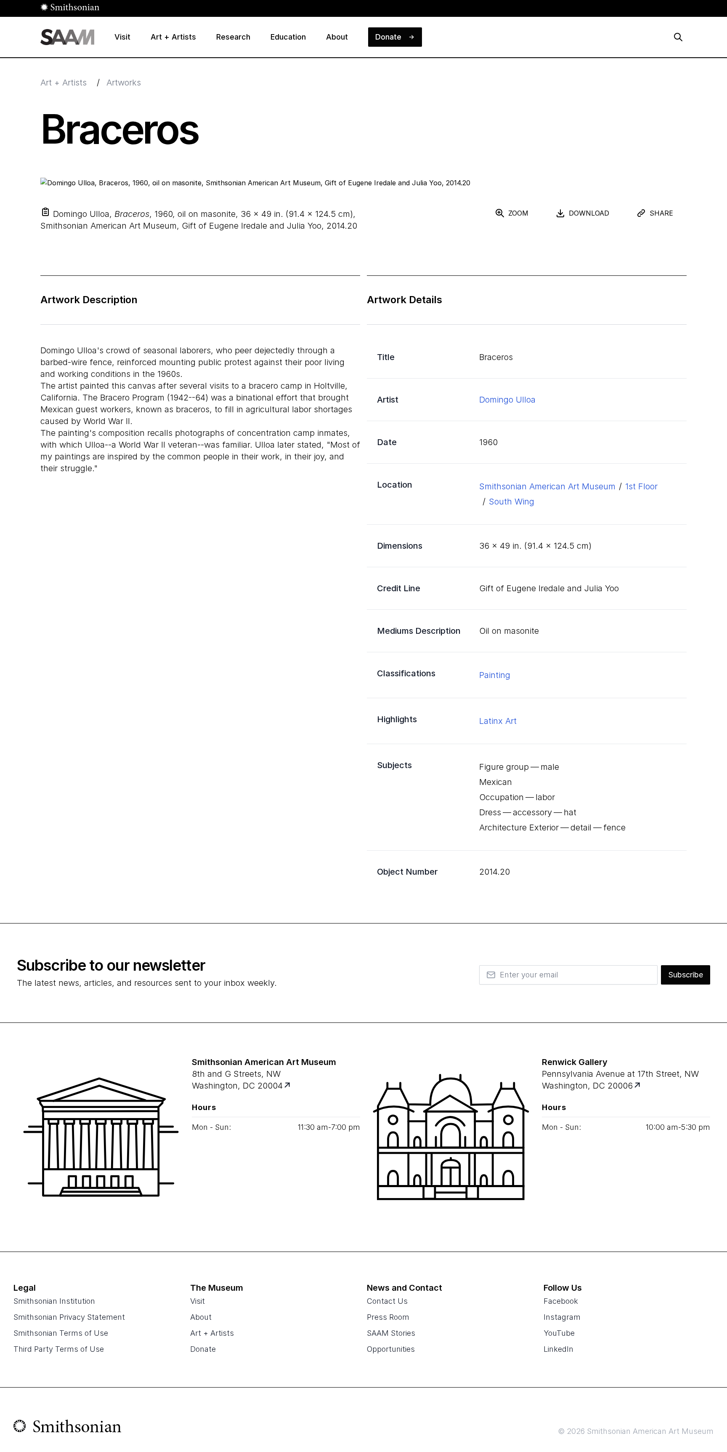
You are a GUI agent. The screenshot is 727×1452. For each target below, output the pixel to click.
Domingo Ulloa (507, 400)
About (201, 1317)
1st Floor (641, 486)
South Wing (511, 501)
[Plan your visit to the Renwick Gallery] (451, 1137)
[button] (45, 212)
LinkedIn (558, 1349)
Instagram (562, 1317)
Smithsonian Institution (54, 1301)
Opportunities (391, 1349)
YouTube (559, 1333)
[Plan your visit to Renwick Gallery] (638, 1086)
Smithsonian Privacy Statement (69, 1317)
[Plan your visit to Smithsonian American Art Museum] (288, 1086)
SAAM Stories (391, 1333)
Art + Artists (63, 82)
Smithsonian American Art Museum (547, 486)
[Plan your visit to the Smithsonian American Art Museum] (101, 1137)
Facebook (561, 1301)
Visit (197, 1301)
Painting (494, 675)
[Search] (678, 37)
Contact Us (387, 1301)
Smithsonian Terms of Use (60, 1333)
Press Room (388, 1317)
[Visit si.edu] (67, 1428)
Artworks (123, 82)
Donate (203, 1349)
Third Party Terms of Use (58, 1349)
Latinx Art (498, 721)
